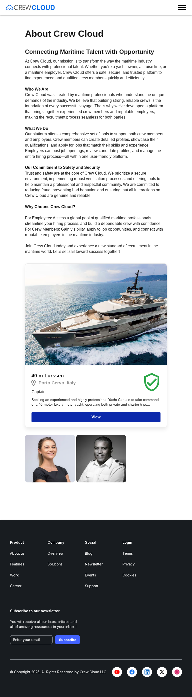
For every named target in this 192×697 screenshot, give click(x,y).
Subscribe (67, 640)
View (96, 417)
